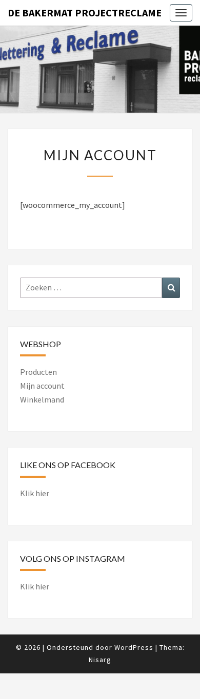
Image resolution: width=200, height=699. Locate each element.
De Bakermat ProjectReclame (85, 12)
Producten (38, 372)
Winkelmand (42, 399)
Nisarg (100, 659)
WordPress (133, 647)
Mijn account (42, 385)
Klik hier (34, 493)
